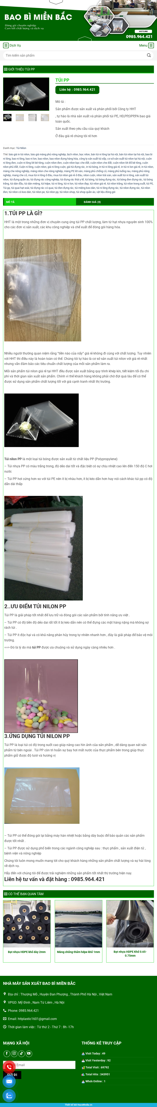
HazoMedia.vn (84, 1105)
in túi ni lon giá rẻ (130, 166)
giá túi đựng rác (76, 166)
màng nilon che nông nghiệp (46, 171)
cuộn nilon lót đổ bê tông (127, 162)
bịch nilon (72, 154)
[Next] (43, 95)
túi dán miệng (32, 183)
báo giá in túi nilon (19, 154)
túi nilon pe (38, 191)
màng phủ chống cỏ (95, 171)
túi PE (149, 183)
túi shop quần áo (85, 191)
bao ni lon (31, 158)
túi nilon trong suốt (134, 183)
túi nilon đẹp (82, 183)
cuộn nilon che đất (101, 162)
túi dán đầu (16, 183)
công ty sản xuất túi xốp (92, 158)
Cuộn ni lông (26, 166)
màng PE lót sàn (73, 171)
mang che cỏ (19, 175)
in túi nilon (147, 166)
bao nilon (43, 158)
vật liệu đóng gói (105, 191)
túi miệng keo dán (85, 187)
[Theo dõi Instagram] (14, 1053)
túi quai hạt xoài (20, 187)
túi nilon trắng (115, 183)
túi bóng (89, 179)
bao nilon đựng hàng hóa (63, 158)
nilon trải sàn (103, 175)
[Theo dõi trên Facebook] (6, 1053)
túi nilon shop (67, 191)
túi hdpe (45, 183)
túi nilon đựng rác (130, 187)
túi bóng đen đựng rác (129, 179)
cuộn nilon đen (53, 162)
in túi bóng (92, 166)
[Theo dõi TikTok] (21, 1053)
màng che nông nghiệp (16, 171)
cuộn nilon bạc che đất (76, 162)
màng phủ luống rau (119, 171)
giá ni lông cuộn (57, 166)
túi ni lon (68, 183)
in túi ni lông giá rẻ (109, 166)
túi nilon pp (52, 191)
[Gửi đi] (149, 55)
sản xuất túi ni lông (123, 175)
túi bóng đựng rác (105, 179)
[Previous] (9, 95)
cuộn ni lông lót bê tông (30, 162)
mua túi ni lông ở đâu (40, 175)
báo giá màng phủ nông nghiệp (48, 154)
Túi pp (6, 187)
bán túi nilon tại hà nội (131, 154)
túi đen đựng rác (64, 187)
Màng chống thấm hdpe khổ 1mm (78, 952)
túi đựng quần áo (19, 179)
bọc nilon (84, 154)
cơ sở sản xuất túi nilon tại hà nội (126, 158)
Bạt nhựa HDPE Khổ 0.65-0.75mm (130, 953)
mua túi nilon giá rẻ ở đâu (67, 175)
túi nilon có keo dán (20, 191)
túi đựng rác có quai (41, 187)
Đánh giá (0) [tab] (92, 202)
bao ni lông (18, 158)
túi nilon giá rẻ (98, 183)
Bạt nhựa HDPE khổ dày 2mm (27, 952)
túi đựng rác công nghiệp (44, 179)
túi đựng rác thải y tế (72, 179)
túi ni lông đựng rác (107, 187)
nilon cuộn (89, 175)
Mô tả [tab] (10, 202)
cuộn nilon (40, 166)
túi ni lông (57, 183)
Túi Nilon (21, 148)
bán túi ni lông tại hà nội (104, 154)
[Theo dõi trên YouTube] (29, 1053)
